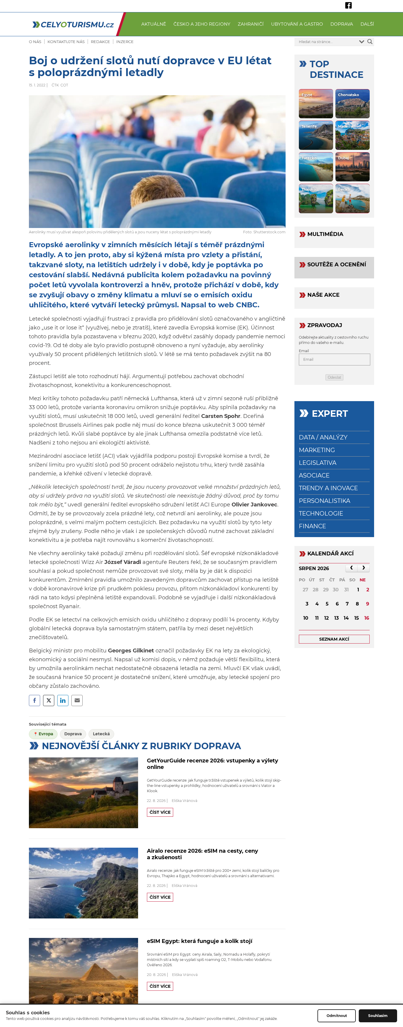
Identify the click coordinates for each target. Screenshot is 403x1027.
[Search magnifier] (370, 41)
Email (304, 351)
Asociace (314, 475)
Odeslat (334, 377)
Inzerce (125, 41)
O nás (35, 41)
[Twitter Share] (48, 700)
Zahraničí (251, 24)
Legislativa (317, 462)
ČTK (55, 85)
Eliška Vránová (184, 800)
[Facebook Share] (34, 700)
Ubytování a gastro (297, 24)
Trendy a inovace (328, 488)
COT (64, 85)
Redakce (100, 41)
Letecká (101, 733)
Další (367, 24)
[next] (363, 568)
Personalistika (324, 500)
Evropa (46, 733)
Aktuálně (153, 24)
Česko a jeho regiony (201, 24)
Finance (312, 526)
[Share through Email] (77, 700)
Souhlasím (378, 1015)
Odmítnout (337, 1015)
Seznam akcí (334, 639)
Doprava (341, 24)
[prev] (351, 568)
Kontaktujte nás (66, 41)
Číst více (160, 812)
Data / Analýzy (323, 437)
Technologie (321, 513)
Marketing (317, 450)
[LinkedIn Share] (62, 700)
